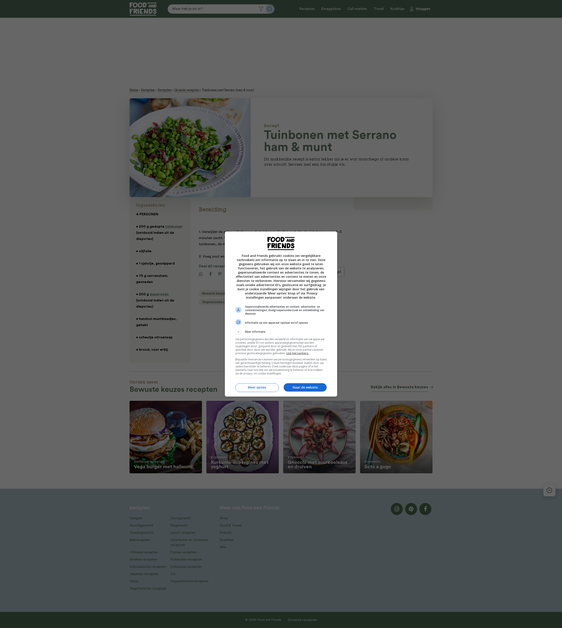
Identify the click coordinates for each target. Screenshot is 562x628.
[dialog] (281, 314)
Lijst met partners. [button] (297, 353)
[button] (281, 332)
